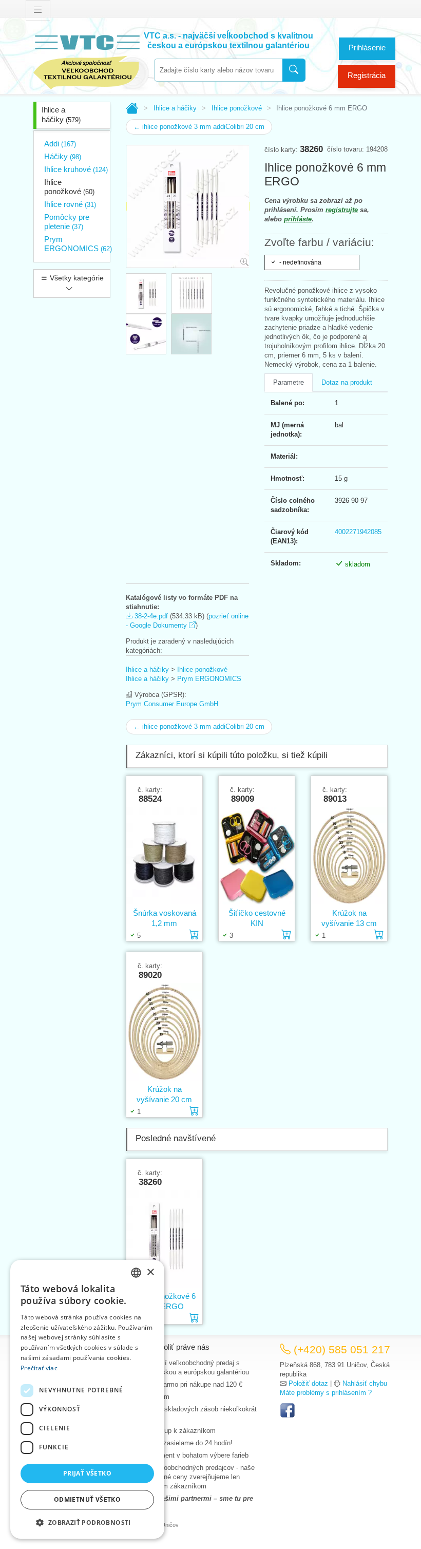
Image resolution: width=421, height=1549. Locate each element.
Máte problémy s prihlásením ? (326, 1392)
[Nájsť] (293, 70)
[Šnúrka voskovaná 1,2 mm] (164, 856)
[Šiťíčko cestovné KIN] (257, 856)
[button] (87, 1522)
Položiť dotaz (308, 1383)
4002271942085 (358, 532)
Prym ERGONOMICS (78, 244)
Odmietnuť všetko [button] (87, 1499)
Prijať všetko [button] (87, 1473)
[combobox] (218, 70)
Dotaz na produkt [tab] (346, 382)
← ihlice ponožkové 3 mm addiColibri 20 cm (198, 126)
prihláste (298, 219)
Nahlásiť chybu (364, 1383)
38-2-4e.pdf (150, 616)
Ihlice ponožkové (69, 187)
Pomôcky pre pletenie (66, 222)
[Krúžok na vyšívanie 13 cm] (349, 856)
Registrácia (367, 75)
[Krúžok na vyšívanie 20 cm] (164, 1032)
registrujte (342, 210)
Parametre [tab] (288, 382)
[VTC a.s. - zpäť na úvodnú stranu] (87, 60)
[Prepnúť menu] (38, 10)
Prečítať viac (39, 1368)
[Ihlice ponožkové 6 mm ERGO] (164, 1239)
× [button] (150, 1272)
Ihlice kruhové (76, 169)
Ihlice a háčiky (61, 114)
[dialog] (87, 1399)
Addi (60, 143)
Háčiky (62, 156)
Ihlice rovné (70, 204)
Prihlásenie (367, 47)
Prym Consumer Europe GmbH (172, 704)
